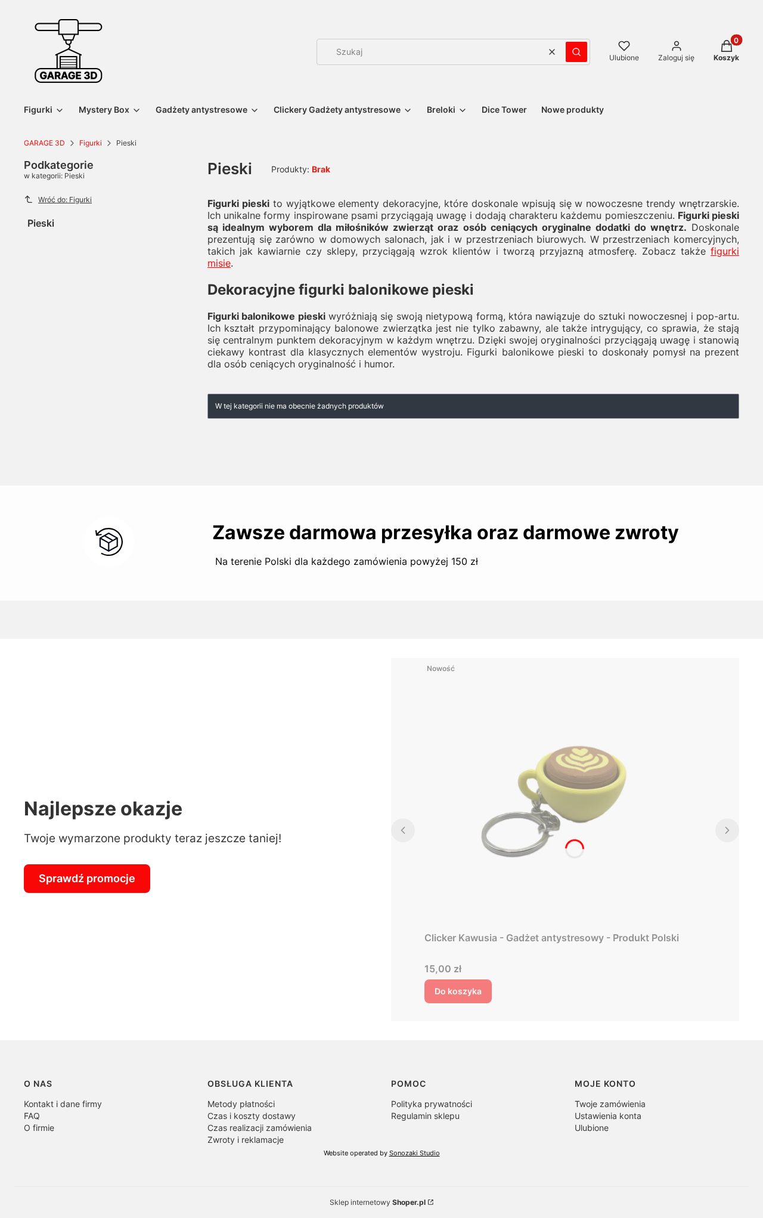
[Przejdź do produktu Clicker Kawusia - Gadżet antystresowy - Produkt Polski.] (565, 792)
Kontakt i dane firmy (63, 1104)
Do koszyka (458, 991)
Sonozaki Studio (414, 1153)
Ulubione (592, 1128)
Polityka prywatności (431, 1104)
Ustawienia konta (608, 1116)
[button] (576, 52)
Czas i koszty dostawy (251, 1116)
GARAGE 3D (44, 142)
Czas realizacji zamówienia (259, 1128)
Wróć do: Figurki (65, 199)
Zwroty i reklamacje (245, 1139)
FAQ (32, 1116)
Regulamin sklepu (425, 1116)
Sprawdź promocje (87, 878)
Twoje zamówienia (610, 1104)
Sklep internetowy (378, 1202)
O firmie (39, 1128)
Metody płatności (241, 1104)
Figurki (90, 142)
